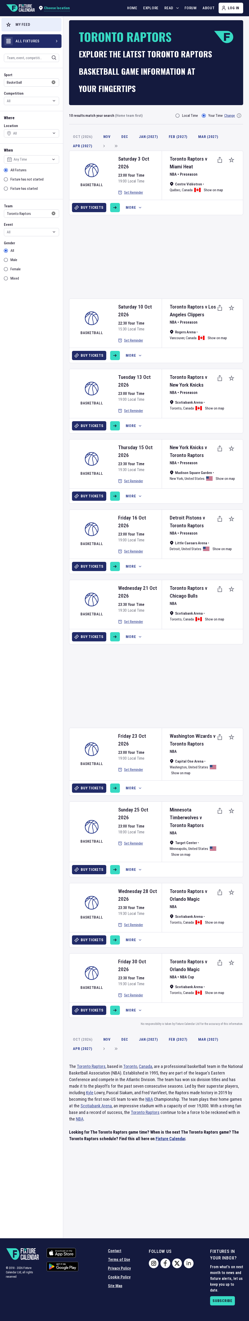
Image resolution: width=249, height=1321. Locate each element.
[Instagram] (154, 1263)
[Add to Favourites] (231, 160)
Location (11, 126)
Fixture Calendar (170, 1138)
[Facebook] (165, 1263)
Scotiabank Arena (96, 1105)
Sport (8, 75)
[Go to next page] (103, 146)
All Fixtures (18, 170)
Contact (114, 1250)
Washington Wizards (191, 736)
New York (176, 478)
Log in (234, 8)
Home (132, 8)
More (131, 207)
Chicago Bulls (184, 596)
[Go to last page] (116, 146)
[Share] (220, 160)
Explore (151, 8)
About (209, 8)
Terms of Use (119, 1259)
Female (15, 269)
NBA (173, 174)
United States (195, 478)
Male (13, 260)
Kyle (89, 1092)
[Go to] (115, 207)
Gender (9, 243)
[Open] (54, 57)
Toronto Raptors (187, 159)
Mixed (14, 278)
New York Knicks (187, 385)
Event (8, 224)
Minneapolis (178, 849)
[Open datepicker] (53, 159)
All (12, 250)
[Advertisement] (159, 255)
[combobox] (25, 58)
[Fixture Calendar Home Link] (20, 8)
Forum (191, 8)
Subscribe (222, 1301)
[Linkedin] (189, 1263)
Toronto (176, 408)
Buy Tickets (92, 207)
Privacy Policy (119, 1268)
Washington (178, 767)
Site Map (115, 1286)
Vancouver (177, 338)
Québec (175, 190)
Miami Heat (181, 167)
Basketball (91, 185)
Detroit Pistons (186, 518)
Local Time (190, 115)
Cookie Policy (119, 1277)
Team (8, 206)
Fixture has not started (27, 179)
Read (168, 8)
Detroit (175, 549)
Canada (187, 190)
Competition (14, 93)
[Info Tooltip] (239, 115)
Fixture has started (24, 188)
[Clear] (51, 58)
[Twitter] (177, 1263)
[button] (31, 24)
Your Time (215, 115)
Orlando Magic (185, 899)
